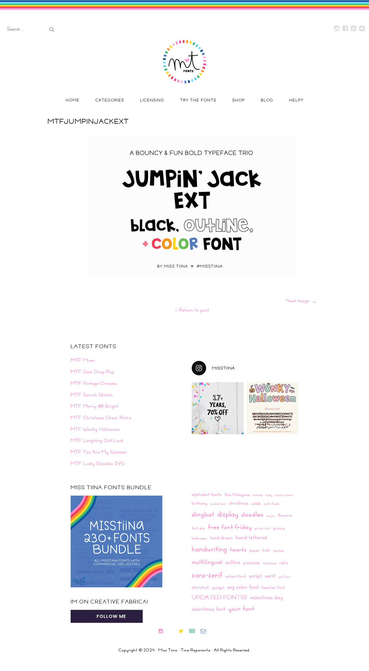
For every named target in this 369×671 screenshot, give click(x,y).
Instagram (337, 28)
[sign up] (194, 631)
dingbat (203, 514)
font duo (198, 528)
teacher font (273, 587)
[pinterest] (176, 631)
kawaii (254, 550)
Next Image (301, 300)
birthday (200, 503)
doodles (252, 514)
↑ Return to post (192, 310)
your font (241, 608)
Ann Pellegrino (237, 495)
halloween (199, 538)
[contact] (205, 631)
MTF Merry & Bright (94, 406)
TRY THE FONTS (198, 100)
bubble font (218, 503)
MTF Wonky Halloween (95, 429)
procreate (251, 563)
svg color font (243, 586)
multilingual (207, 561)
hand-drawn (221, 537)
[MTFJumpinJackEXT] (191, 273)
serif (270, 575)
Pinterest (354, 28)
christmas (238, 503)
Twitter (362, 28)
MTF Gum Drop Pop (92, 371)
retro (283, 563)
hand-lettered (251, 537)
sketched (200, 587)
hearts (238, 549)
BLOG (267, 100)
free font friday (230, 527)
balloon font (284, 495)
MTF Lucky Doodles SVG (98, 463)
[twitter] (183, 631)
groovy (279, 528)
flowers (285, 515)
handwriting (209, 549)
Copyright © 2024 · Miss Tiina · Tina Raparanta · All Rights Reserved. (184, 650)
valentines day (266, 597)
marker (278, 550)
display (227, 514)
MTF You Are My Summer (99, 452)
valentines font (208, 609)
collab (256, 503)
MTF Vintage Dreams (94, 383)
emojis (270, 515)
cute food (271, 503)
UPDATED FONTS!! (219, 597)
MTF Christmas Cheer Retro (101, 417)
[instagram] (163, 631)
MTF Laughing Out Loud (97, 440)
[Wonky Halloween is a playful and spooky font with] (272, 408)
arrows (258, 494)
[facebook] (170, 631)
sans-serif (207, 575)
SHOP (238, 100)
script (255, 575)
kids (266, 550)
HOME (73, 100)
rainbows (269, 562)
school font (235, 576)
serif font (284, 576)
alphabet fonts (207, 494)
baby (269, 495)
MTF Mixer (83, 360)
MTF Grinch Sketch (92, 394)
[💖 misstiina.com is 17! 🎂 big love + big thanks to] (218, 408)
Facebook (345, 28)
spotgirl (218, 587)
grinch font (262, 528)
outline (232, 562)
